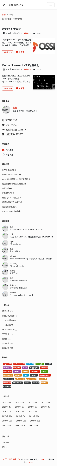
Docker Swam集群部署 (11, 211)
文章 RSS (5, 442)
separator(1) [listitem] (17, 383)
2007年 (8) (6, 425)
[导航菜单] (51, 4)
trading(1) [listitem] (7, 386)
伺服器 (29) (9, 325)
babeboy (13, 263)
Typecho (43, 459)
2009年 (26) (21, 421)
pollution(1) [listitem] (19, 379)
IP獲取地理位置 (8, 193)
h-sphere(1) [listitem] (35, 371)
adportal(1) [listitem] (7, 364)
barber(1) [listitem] (30, 364)
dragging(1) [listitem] (34, 368)
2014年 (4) (32, 411)
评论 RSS (5, 447)
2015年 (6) (19, 411)
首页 (4, 14)
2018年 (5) (32, 407)
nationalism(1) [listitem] (44, 375)
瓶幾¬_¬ (27, 33)
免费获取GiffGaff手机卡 (11, 174)
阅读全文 (7, 52)
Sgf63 (12, 241)
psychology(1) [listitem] (31, 379)
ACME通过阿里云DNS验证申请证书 (16, 179)
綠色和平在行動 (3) (9, 329)
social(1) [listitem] (35, 383)
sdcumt (13, 256)
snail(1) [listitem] (27, 383)
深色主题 (9, 154)
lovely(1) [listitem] (34, 375)
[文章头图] (44, 46)
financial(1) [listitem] (7, 371)
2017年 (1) (45, 407)
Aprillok (13, 292)
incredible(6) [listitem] (8, 375)
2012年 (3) (20, 416)
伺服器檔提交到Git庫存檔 (12, 202)
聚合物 (12, 271)
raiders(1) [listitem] (7, 383)
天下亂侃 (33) (7, 334)
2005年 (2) (33, 425)
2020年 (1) (6, 407)
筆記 (11, 14)
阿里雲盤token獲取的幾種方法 (14, 184)
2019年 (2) (19, 407)
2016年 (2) (6, 411)
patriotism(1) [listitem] (8, 379)
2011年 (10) (34, 416)
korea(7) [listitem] (18, 375)
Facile (30, 462)
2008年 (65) (35, 421)
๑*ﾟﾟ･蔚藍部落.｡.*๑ (12, 4)
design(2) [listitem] (16, 368)
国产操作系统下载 (9, 170)
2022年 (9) (32, 402)
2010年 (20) (7, 421)
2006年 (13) (20, 425)
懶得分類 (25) (7, 311)
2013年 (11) (7, 416)
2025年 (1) (6, 402)
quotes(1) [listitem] (42, 379)
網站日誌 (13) (7, 348)
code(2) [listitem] (48, 364)
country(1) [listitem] (7, 368)
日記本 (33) (6, 339)
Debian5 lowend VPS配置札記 (20, 65)
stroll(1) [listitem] (44, 383)
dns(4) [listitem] (25, 368)
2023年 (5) (19, 402)
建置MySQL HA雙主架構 (11, 197)
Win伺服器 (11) (10, 320)
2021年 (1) (45, 402)
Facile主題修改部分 (9, 207)
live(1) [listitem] (26, 375)
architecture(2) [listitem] (19, 364)
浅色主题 (9, 150)
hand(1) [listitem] (44, 371)
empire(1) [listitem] (44, 368)
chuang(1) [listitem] (39, 364)
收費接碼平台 (7, 188)
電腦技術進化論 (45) (10, 316)
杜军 (11, 234)
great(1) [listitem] (25, 371)
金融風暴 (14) (7, 343)
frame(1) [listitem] (17, 371)
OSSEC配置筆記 (11, 29)
